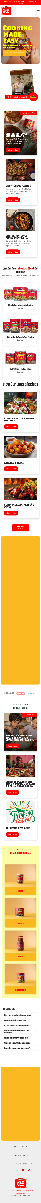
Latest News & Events (19, 1163)
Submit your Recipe (10, 1)
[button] (38, 9)
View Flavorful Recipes (14, 53)
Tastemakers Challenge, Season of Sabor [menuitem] (20, 1190)
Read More (12, 746)
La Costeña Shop (25, 268)
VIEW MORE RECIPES (20, 527)
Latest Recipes (19, 1155)
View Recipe (13, 150)
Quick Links (19, 1147)
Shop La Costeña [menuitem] (20, 1193)
